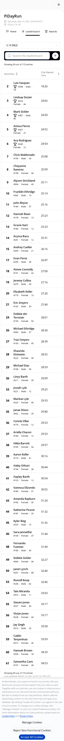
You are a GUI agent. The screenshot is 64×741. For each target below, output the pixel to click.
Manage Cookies (32, 722)
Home (13, 31)
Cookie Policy (8, 716)
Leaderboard (33, 31)
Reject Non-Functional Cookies (32, 730)
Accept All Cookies (32, 737)
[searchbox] (29, 55)
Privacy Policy (26, 716)
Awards (53, 31)
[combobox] (32, 45)
